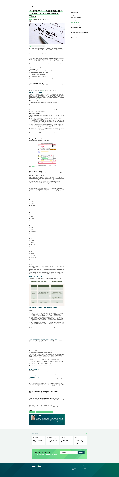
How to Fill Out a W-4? (75, 22)
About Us (83, 467)
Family (73, 469)
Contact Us (84, 468)
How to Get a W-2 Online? (76, 17)
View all (84, 433)
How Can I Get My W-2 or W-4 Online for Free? (80, 46)
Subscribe (81, 452)
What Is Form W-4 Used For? (76, 27)
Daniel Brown (39, 415)
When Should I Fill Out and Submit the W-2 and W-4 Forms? (80, 44)
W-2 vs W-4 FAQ (74, 37)
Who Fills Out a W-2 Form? (76, 15)
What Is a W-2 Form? (75, 12)
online (43, 90)
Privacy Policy (84, 474)
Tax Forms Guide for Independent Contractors (80, 34)
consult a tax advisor (60, 335)
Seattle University (34, 166)
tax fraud (39, 98)
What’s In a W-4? (74, 20)
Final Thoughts (74, 35)
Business (73, 467)
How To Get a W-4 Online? (76, 25)
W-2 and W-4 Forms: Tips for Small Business (79, 32)
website (42, 357)
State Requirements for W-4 (76, 29)
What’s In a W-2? (74, 14)
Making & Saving (74, 474)
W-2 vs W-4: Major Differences (76, 30)
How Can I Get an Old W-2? (76, 39)
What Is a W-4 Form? (75, 19)
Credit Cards (74, 468)
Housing (73, 470)
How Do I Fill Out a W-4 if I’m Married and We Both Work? (79, 41)
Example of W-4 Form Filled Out (77, 24)
